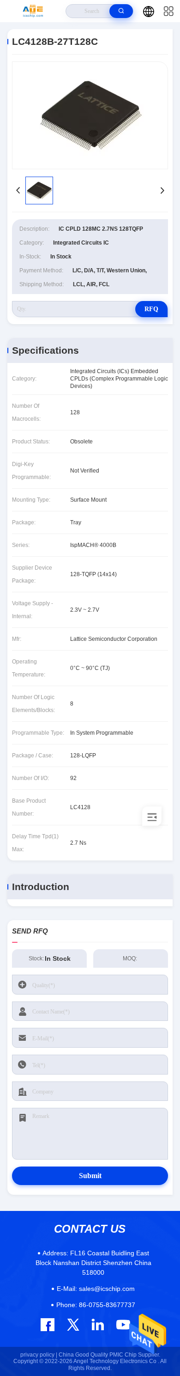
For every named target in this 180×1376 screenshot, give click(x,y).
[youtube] (122, 1324)
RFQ (151, 309)
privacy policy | (38, 1354)
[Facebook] (47, 1324)
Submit (90, 1175)
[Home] (33, 11)
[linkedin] (98, 1324)
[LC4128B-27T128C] (90, 115)
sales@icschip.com (96, 1288)
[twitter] (73, 1324)
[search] (121, 11)
